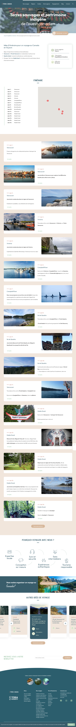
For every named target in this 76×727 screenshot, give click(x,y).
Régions (33, 4)
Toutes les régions (27, 695)
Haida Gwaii (13, 113)
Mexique (49, 701)
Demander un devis (61, 33)
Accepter (71, 724)
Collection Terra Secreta (41, 696)
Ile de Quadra (14, 105)
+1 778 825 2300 (63, 694)
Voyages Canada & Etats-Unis (42, 715)
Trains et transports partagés (42, 712)
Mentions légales (27, 701)
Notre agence (46, 4)
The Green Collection (40, 711)
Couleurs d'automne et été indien (41, 699)
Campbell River (14, 100)
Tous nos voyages (27, 693)
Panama (49, 704)
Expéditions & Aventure (11, 35)
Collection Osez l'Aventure (41, 695)
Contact (68, 4)
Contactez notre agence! (48, 583)
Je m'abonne (67, 657)
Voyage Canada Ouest (40, 714)
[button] (62, 111)
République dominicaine (53, 698)
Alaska (49, 705)
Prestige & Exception (40, 709)
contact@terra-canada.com (65, 693)
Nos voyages (26, 4)
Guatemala (50, 699)
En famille (38, 701)
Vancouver (13, 89)
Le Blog (25, 696)
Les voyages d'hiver (40, 705)
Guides (39, 4)
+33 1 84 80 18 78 (63, 695)
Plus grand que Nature (40, 708)
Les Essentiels (38, 704)
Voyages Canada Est (40, 717)
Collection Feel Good (40, 693)
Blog (62, 4)
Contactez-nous (27, 699)
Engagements (55, 4)
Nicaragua (50, 702)
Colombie (50, 695)
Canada (49, 693)
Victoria (12, 96)
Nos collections (39, 707)
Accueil (5, 35)
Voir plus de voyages (38, 643)
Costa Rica (50, 696)
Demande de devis (38, 526)
